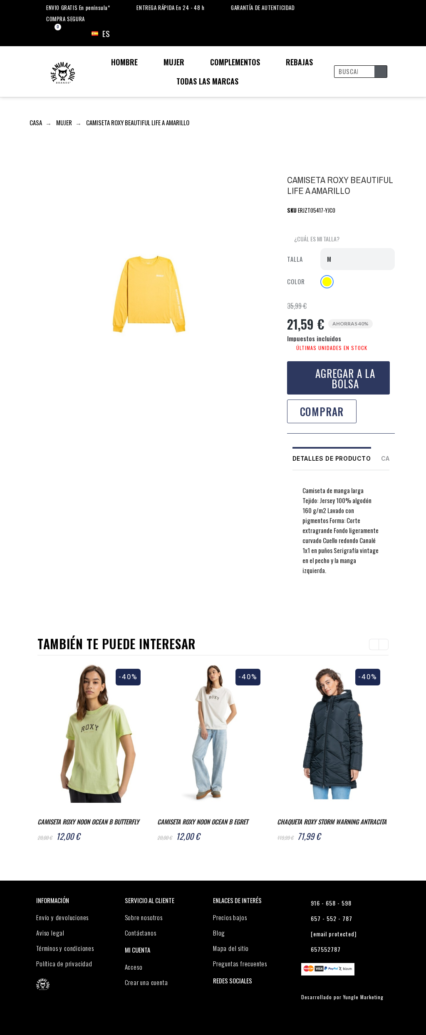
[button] (313, 239)
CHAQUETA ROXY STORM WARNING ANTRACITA (331, 821)
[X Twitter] (310, 602)
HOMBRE (124, 62)
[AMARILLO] (327, 281)
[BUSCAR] (380, 71)
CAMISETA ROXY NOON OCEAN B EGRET (202, 821)
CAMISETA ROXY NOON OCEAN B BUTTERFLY (88, 821)
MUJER (173, 62)
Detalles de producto (331, 458)
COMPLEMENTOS (235, 62)
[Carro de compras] (50, 33)
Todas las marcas (207, 81)
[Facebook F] (294, 602)
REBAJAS (299, 62)
